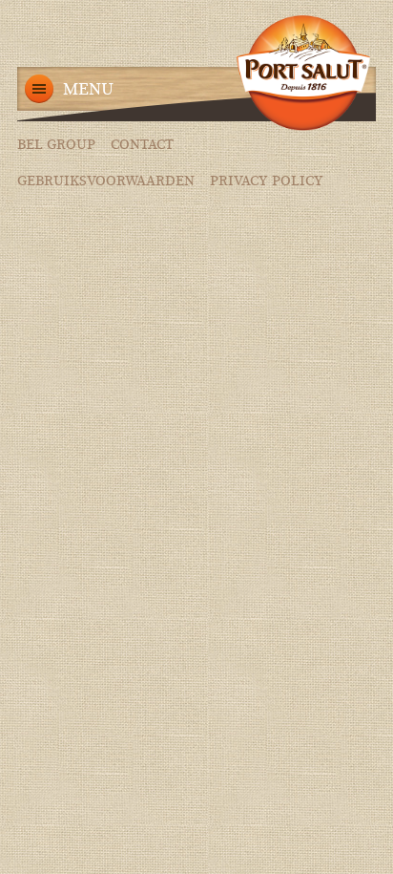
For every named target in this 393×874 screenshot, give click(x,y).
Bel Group (56, 145)
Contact (142, 145)
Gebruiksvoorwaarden (106, 181)
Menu (88, 89)
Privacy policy (266, 181)
